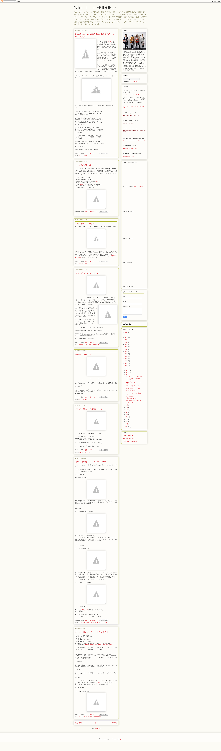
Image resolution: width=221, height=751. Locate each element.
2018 (126, 344)
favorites (85, 399)
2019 (126, 342)
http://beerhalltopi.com (128, 123)
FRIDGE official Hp (128, 435)
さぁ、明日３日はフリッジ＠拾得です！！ (93, 632)
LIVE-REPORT (86, 452)
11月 (127, 372)
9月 (127, 405)
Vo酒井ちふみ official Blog (130, 441)
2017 (126, 346)
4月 (127, 417)
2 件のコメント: (93, 450)
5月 (127, 414)
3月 (127, 419)
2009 (126, 365)
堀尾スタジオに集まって (86, 223)
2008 (126, 368)
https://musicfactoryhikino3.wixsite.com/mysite (134, 140)
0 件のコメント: (93, 153)
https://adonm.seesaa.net (128, 156)
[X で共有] (103, 153)
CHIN (80, 399)
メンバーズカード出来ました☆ (89, 409)
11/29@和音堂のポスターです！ (89, 165)
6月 (127, 412)
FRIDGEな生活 (83, 155)
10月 (127, 374)
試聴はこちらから (138, 186)
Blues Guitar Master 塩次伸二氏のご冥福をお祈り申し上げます (134, 378)
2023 (126, 332)
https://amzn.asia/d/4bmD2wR (131, 95)
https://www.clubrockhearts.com (131, 115)
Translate (135, 81)
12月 (127, 370)
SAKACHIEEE (95, 345)
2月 (127, 421)
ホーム (97, 723)
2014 (126, 354)
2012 (126, 358)
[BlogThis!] (102, 153)
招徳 (99, 682)
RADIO (89, 345)
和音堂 (96, 181)
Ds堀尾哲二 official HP (129, 438)
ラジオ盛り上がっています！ (88, 273)
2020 (126, 339)
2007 (126, 427)
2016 (126, 349)
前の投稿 (114, 723)
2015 (126, 351)
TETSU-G (104, 622)
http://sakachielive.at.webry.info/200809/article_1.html (98, 644)
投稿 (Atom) (98, 728)
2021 (126, 337)
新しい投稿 (78, 723)
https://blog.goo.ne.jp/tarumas (130, 148)
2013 (126, 356)
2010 (126, 363)
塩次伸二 (110, 41)
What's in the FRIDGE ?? (95, 7)
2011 (126, 361)
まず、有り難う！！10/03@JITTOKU (91, 461)
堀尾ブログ (85, 610)
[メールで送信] (100, 153)
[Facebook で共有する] (105, 153)
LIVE (80, 214)
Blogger (120, 739)
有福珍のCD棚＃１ (83, 354)
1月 (127, 424)
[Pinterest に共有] (107, 153)
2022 (126, 335)
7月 (127, 409)
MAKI (92, 622)
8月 (127, 407)
